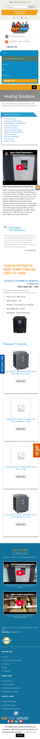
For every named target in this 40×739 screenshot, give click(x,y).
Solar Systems (9, 139)
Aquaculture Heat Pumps (13, 130)
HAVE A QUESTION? (20, 12)
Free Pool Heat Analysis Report (13, 59)
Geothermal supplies (11, 691)
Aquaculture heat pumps (12, 709)
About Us (5, 64)
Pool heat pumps (10, 705)
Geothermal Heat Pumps (12, 121)
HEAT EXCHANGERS (11, 136)
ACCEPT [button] (20, 735)
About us (7, 664)
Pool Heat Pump (12, 103)
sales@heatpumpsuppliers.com (20, 2)
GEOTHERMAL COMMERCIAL (15, 123)
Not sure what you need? (12, 660)
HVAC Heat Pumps (10, 128)
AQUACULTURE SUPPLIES (13, 132)
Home (4, 53)
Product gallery (9, 684)
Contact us (6, 75)
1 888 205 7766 (11, 47)
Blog (3, 70)
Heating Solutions (24, 103)
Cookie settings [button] (30, 732)
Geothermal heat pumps (12, 688)
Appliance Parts (9, 141)
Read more (21, 381)
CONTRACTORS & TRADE (19, 41)
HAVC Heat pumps (10, 701)
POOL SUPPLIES (10, 134)
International (17, 36)
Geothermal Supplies (11, 125)
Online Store (9, 81)
